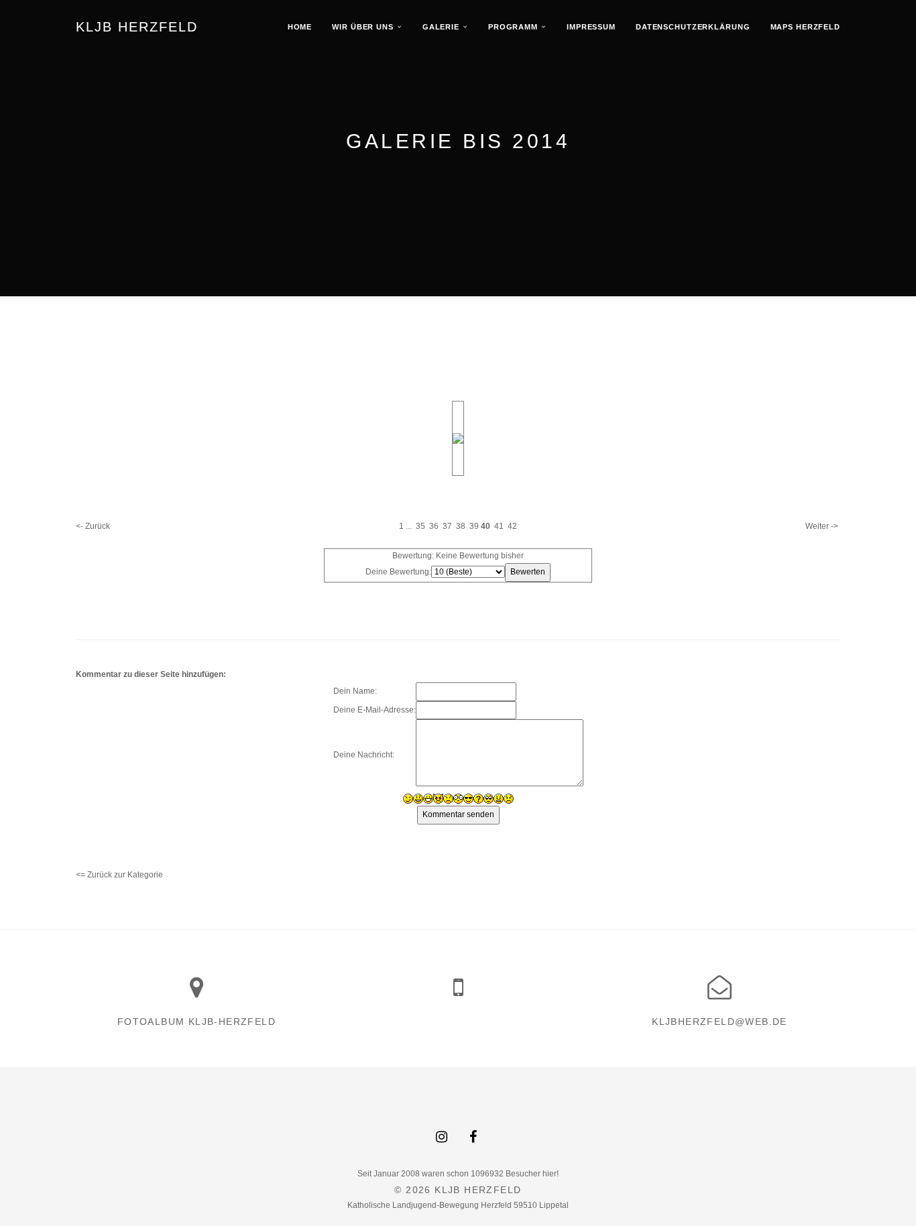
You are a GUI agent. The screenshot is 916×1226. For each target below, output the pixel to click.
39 (474, 526)
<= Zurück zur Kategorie (119, 874)
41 (499, 526)
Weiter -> (821, 526)
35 (420, 526)
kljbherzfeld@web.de (719, 1021)
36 (434, 526)
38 (460, 526)
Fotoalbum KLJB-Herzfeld (196, 1021)
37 (447, 526)
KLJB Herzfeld (137, 26)
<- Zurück (93, 526)
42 (512, 526)
